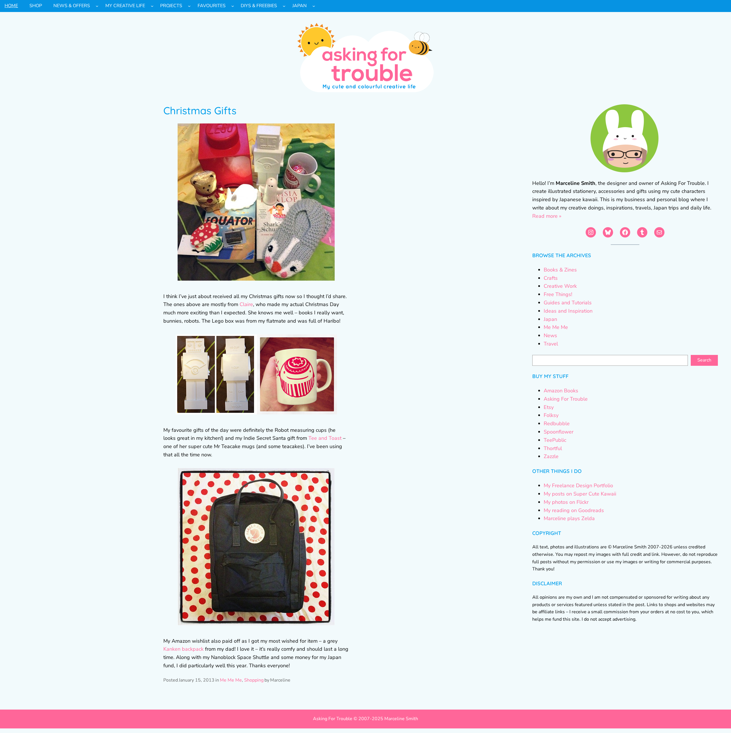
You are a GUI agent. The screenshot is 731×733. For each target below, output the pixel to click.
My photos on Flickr (566, 502)
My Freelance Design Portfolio (578, 485)
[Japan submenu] (313, 6)
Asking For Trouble (566, 399)
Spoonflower (558, 431)
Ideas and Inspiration (568, 310)
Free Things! (558, 294)
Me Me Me (231, 680)
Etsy (549, 407)
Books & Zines (560, 269)
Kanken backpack (183, 649)
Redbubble (557, 423)
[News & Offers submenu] (97, 6)
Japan (550, 319)
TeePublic (555, 440)
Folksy (551, 415)
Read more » (546, 216)
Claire (246, 304)
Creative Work (560, 286)
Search (704, 360)
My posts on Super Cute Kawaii (580, 493)
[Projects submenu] (189, 6)
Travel (551, 343)
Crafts (551, 278)
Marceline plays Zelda (569, 518)
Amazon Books (561, 390)
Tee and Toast (325, 438)
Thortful (553, 448)
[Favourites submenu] (232, 6)
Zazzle (551, 456)
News (550, 335)
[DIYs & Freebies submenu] (284, 6)
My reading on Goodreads (574, 510)
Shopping (254, 680)
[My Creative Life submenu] (152, 6)
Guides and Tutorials (568, 302)
